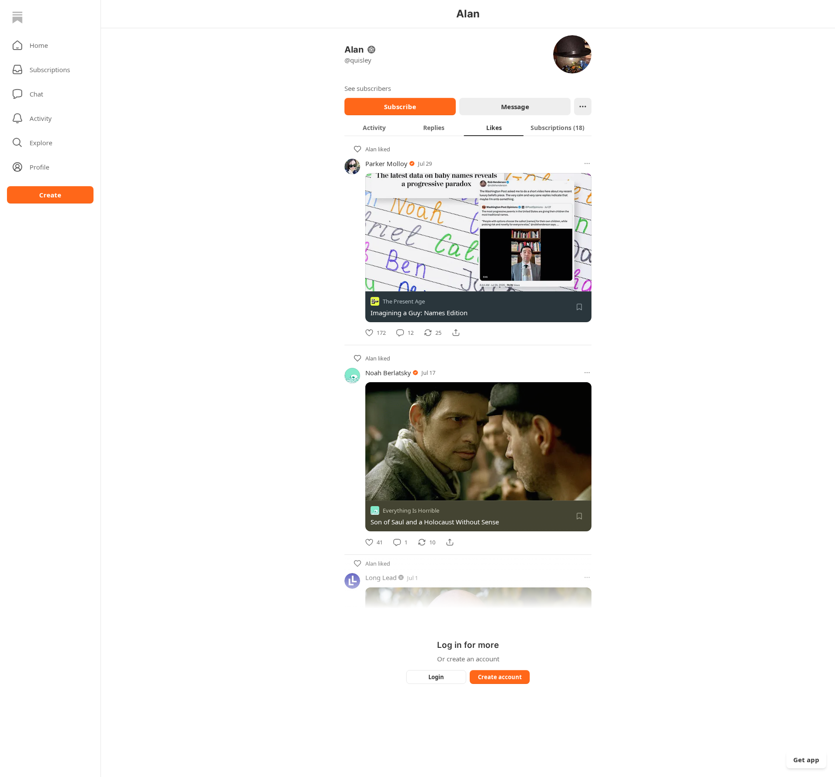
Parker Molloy (386, 163)
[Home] (17, 17)
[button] (50, 45)
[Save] (579, 307)
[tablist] (467, 127)
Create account (500, 677)
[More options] (587, 163)
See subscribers (367, 88)
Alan (371, 149)
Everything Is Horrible (411, 511)
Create (50, 194)
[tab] (374, 127)
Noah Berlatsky (388, 372)
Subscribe (400, 106)
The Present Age (404, 301)
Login (436, 677)
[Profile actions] (582, 106)
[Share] (455, 333)
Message (515, 106)
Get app (806, 759)
